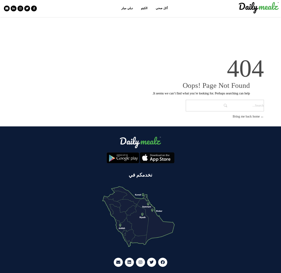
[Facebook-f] (34, 8)
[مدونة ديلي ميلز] (259, 8)
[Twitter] (27, 8)
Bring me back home (247, 116)
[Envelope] (7, 8)
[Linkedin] (129, 262)
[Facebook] (162, 262)
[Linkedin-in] (13, 8)
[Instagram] (20, 8)
